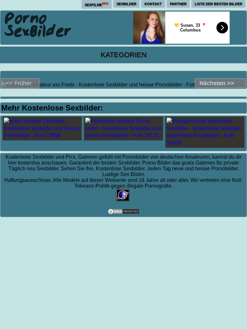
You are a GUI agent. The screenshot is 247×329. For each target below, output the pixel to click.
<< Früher (19, 83)
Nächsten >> (216, 83)
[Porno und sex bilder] (38, 24)
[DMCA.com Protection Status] (123, 213)
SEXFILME (96, 4)
